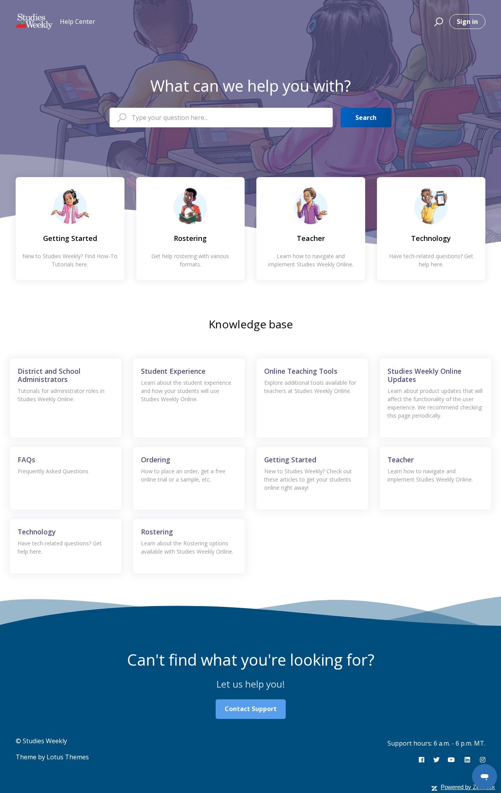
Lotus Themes (68, 757)
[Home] (34, 21)
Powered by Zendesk (468, 787)
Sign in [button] (467, 21)
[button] (437, 21)
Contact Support (251, 708)
